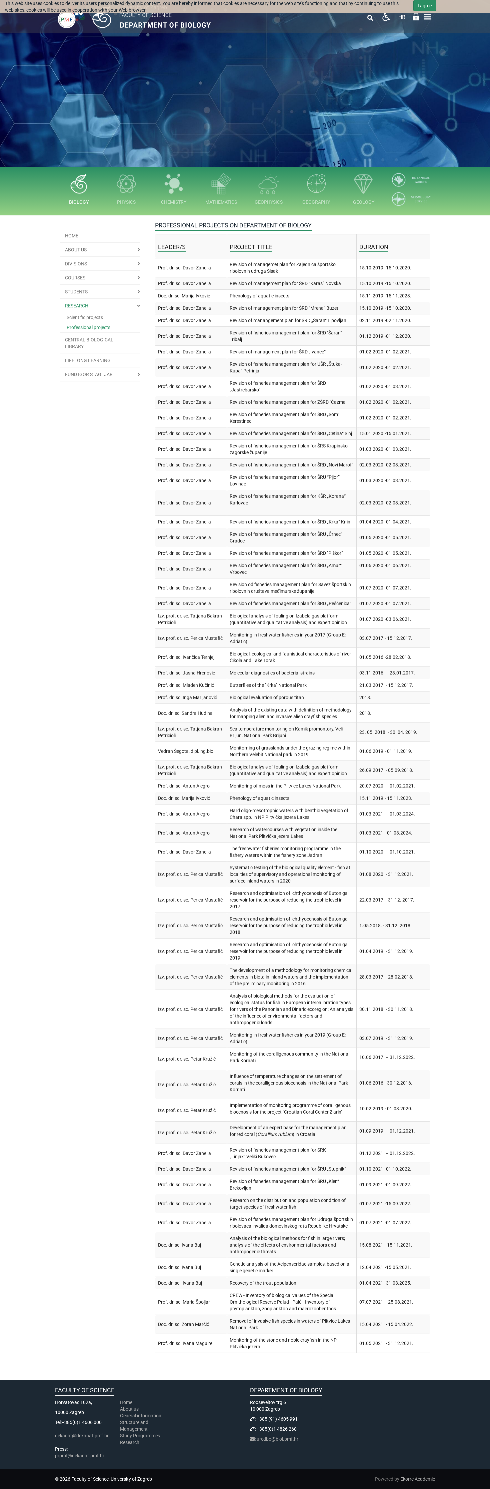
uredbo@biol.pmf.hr (277, 1439)
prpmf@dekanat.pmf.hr (79, 1455)
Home (71, 235)
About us (76, 249)
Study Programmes (140, 1435)
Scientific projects (85, 317)
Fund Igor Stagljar (89, 374)
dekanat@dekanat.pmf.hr (82, 1435)
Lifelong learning (88, 360)
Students (76, 291)
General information (140, 1415)
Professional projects (88, 327)
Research (76, 305)
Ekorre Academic (417, 1479)
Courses (75, 277)
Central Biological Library (89, 343)
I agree (425, 5)
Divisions (76, 263)
